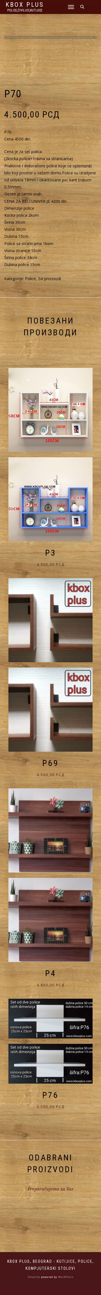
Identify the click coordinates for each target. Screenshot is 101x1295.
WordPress (65, 1277)
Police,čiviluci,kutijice (24, 10)
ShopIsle (34, 1277)
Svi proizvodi (49, 278)
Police (30, 278)
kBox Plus (25, 4)
